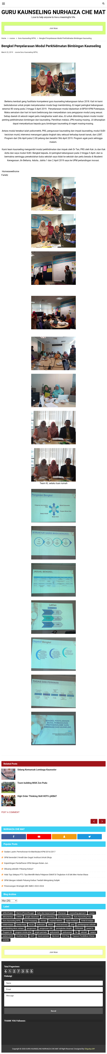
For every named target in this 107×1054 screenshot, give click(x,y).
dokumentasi (8, 917)
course (17, 52)
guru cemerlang (48, 917)
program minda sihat (23, 932)
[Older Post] (102, 821)
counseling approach (77, 913)
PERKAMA (79, 928)
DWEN (19, 917)
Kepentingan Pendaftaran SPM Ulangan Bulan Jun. (26, 863)
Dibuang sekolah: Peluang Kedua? (18, 869)
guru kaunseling (64, 917)
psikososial (67, 932)
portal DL (90, 928)
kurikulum (41, 925)
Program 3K (7, 932)
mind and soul (61, 925)
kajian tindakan (72, 921)
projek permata (41, 932)
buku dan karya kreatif (46, 913)
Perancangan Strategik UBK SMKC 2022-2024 (24, 886)
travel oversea (43, 936)
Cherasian (62, 913)
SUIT (32, 936)
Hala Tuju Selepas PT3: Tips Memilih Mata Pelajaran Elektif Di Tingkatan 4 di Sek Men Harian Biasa (46, 874)
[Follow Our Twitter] (89, 836)
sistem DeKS (8, 936)
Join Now (53, 28)
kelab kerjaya (8, 925)
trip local (55, 936)
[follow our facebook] (13, 836)
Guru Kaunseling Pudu (82, 917)
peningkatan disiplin (64, 928)
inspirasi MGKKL (56, 921)
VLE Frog (65, 936)
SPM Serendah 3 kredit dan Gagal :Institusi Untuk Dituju (28, 857)
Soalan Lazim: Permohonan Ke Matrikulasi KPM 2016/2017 (29, 852)
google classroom (32, 917)
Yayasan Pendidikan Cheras (83, 936)
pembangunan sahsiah (87, 925)
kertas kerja (21, 925)
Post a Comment (10, 812)
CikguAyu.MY (89, 1049)
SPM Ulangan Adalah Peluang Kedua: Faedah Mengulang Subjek (32, 880)
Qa (76, 932)
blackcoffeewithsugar (25, 913)
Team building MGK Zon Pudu (32, 783)
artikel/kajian (8, 913)
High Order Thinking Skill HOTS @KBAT (37, 796)
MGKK (50, 925)
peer (72, 925)
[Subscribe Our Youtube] (39, 836)
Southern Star (21, 936)
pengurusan (31, 928)
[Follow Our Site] (64, 836)
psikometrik (54, 932)
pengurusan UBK (46, 928)
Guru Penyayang (30, 921)
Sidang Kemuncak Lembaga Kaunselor (36, 770)
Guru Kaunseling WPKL (29, 52)
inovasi (43, 921)
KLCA (31, 925)
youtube (6, 940)
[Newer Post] (94, 821)
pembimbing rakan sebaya (13, 928)
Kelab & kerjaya (87, 921)
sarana (93, 932)
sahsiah (84, 932)
